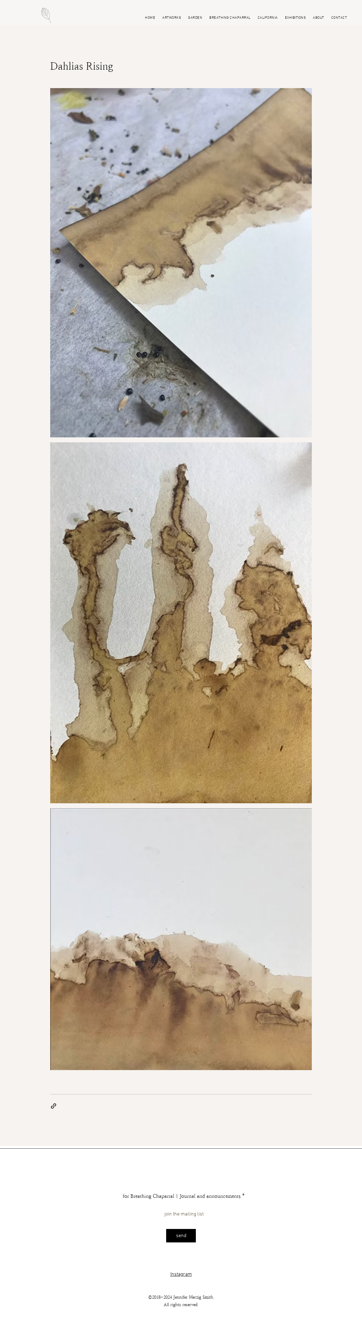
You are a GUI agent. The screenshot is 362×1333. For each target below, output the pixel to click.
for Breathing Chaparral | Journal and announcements (181, 1196)
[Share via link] (53, 1106)
